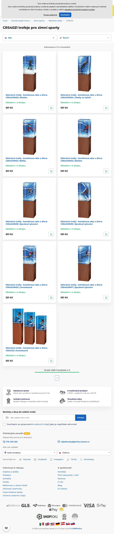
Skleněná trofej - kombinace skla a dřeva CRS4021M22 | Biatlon (81, 159)
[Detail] (51, 107)
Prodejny (7, 475)
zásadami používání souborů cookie (80, 9)
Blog (60, 485)
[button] (29, 38)
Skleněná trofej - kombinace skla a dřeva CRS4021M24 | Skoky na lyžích (81, 96)
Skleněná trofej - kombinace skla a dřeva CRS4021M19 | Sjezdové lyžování (81, 222)
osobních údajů (41, 424)
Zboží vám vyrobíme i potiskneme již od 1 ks (31, 393)
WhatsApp (89, 459)
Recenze (61, 478)
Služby (6, 482)
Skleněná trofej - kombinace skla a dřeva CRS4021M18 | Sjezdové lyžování (26, 222)
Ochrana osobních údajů (14, 495)
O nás (60, 482)
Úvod (5, 21)
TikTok (74, 459)
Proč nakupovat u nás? (68, 475)
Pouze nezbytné (50, 15)
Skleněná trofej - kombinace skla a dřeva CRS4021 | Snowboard (26, 349)
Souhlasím (65, 15)
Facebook (42, 459)
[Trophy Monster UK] (47, 524)
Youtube (27, 459)
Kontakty (7, 478)
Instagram (58, 459)
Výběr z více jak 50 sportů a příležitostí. (83, 401)
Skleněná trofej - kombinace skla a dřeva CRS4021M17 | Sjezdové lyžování (81, 286)
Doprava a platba (11, 472)
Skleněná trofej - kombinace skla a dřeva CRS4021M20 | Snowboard (26, 286)
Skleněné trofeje (55, 21)
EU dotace (62, 489)
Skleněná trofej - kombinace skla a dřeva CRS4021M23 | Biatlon (26, 96)
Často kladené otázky (13, 492)
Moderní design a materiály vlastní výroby (30, 401)
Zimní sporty (39, 21)
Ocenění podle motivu (20, 21)
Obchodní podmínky (12, 489)
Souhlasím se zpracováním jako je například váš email (42, 424)
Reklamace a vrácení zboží (15, 485)
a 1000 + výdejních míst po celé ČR (81, 393)
